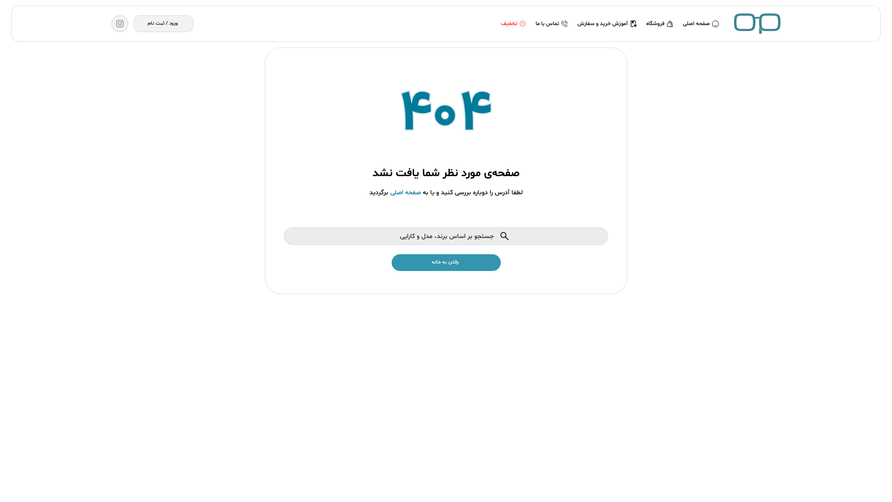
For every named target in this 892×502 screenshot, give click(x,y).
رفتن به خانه (445, 262)
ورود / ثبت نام (163, 23)
